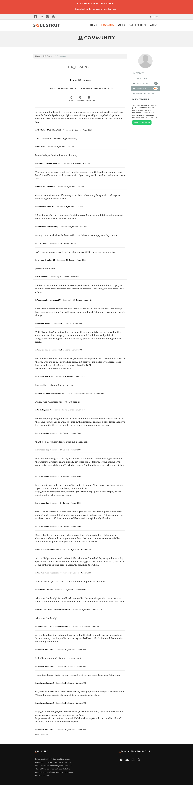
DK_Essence (76, 130)
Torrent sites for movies (46, 187)
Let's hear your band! (45, 376)
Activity (139, 73)
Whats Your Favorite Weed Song (49, 163)
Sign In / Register (142, 122)
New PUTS (41, 147)
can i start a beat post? (45, 650)
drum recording (43, 433)
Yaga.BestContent (144, 93)
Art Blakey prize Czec (45, 410)
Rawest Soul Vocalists (45, 590)
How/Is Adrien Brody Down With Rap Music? (53, 610)
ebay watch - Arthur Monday (47, 227)
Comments (146, 88)
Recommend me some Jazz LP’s (49, 300)
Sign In (154, 17)
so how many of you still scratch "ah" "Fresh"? (54, 393)
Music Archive (137, 25)
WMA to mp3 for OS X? (45, 207)
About (154, 25)
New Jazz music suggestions (48, 550)
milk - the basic (42, 277)
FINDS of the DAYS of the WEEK (49, 130)
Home (93, 25)
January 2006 (88, 300)
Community (107, 25)
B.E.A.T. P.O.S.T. (43, 243)
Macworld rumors (43, 323)
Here (114, 9)
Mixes (121, 25)
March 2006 (81, 260)
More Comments (41, 735)
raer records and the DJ (46, 260)
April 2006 (70, 147)
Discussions (146, 83)
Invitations (141, 78)
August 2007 (87, 130)
